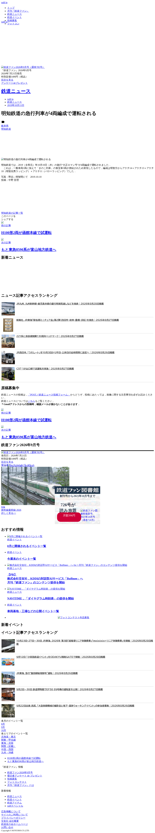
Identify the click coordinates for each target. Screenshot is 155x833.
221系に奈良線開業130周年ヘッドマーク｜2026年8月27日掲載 (50, 336)
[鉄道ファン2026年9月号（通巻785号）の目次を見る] (23, 67)
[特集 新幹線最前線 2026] (35, 504)
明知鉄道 (6, 129)
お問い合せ (7, 827)
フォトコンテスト (17, 782)
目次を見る (7, 462)
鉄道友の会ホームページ (14, 824)
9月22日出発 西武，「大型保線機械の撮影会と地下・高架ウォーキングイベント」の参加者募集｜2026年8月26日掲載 (75, 706)
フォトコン (13, 23)
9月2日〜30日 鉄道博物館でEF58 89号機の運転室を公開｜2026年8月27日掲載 (59, 689)
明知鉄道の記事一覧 (12, 213)
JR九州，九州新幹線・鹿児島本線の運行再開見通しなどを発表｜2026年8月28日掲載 (60, 304)
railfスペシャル (15, 806)
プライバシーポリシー (13, 818)
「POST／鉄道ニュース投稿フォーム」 (49, 394)
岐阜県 (4, 125)
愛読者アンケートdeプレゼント (18, 465)
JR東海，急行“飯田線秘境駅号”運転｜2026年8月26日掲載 (47, 673)
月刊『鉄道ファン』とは (20, 785)
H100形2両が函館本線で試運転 (24, 758)
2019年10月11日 (15, 105)
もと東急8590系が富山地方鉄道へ (25, 761)
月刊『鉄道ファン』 (18, 11)
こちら (31, 401)
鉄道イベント (14, 17)
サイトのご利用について (14, 814)
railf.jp (4, 2)
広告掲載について (11, 811)
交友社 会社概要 (10, 821)
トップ (11, 7)
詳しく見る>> (8, 513)
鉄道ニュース (14, 14)
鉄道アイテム (14, 802)
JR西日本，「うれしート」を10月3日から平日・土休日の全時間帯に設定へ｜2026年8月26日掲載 (65, 352)
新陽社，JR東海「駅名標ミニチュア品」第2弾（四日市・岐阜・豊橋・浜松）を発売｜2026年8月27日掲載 (67, 320)
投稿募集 (12, 20)
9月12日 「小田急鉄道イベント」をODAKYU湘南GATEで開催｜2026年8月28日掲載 (60, 657)
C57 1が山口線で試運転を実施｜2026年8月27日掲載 (45, 369)
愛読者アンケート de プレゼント (24, 775)
